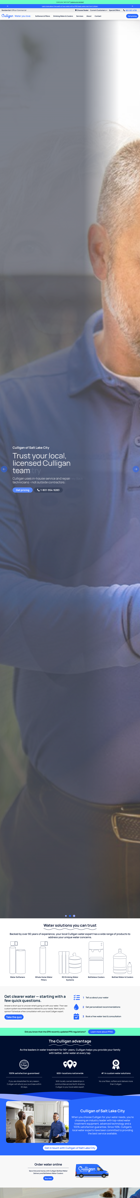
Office (14, 10)
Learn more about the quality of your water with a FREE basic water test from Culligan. (70, 6)
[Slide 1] (66, 916)
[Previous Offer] (7, 6)
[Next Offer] (132, 6)
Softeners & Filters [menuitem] (42, 16)
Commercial (21, 10)
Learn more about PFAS (102, 1031)
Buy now (48, 1178)
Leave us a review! (77, 2)
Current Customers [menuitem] (98, 10)
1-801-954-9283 (49, 490)
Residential (6, 10)
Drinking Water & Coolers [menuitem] (63, 16)
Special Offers (114, 10)
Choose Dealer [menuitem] (83, 10)
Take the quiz (14, 1017)
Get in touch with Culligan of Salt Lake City (70, 1148)
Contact (98, 16)
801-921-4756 (131, 10)
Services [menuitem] (79, 16)
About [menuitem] (89, 16)
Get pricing (132, 16)
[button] (4, 469)
